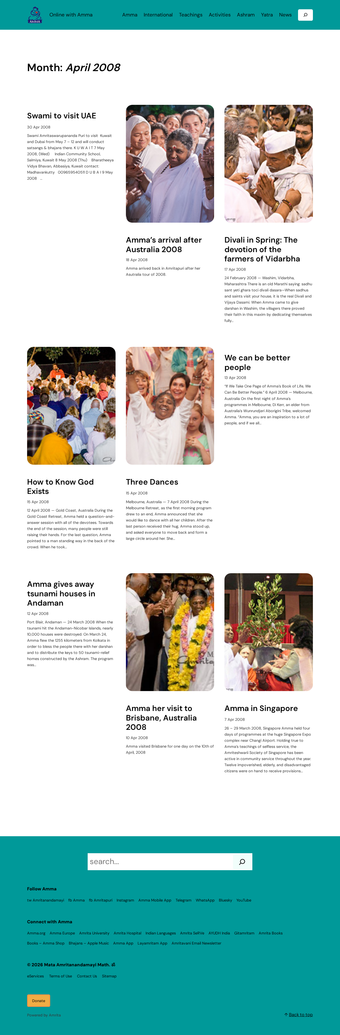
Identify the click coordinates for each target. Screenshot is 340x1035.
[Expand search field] (305, 15)
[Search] (242, 861)
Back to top (301, 1014)
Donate (38, 1000)
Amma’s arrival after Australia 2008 (164, 244)
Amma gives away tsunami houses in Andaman (61, 594)
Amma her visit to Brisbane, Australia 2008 (161, 718)
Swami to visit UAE (61, 116)
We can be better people (257, 362)
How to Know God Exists (60, 486)
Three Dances (152, 482)
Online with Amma (70, 14)
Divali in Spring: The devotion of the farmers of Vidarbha (262, 249)
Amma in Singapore (261, 708)
